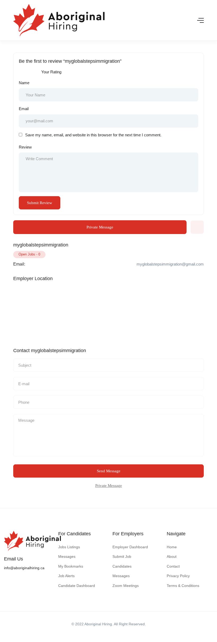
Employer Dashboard (130, 547)
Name (24, 82)
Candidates (122, 566)
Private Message (100, 227)
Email (24, 108)
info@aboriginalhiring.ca (24, 568)
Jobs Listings (69, 547)
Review (25, 147)
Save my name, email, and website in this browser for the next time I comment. (93, 135)
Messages (66, 556)
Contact (173, 566)
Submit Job (121, 556)
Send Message (108, 471)
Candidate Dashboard (76, 585)
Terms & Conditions (183, 585)
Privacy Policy (178, 576)
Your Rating (51, 72)
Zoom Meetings (125, 585)
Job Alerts (66, 576)
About (172, 556)
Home (172, 547)
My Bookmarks (70, 566)
